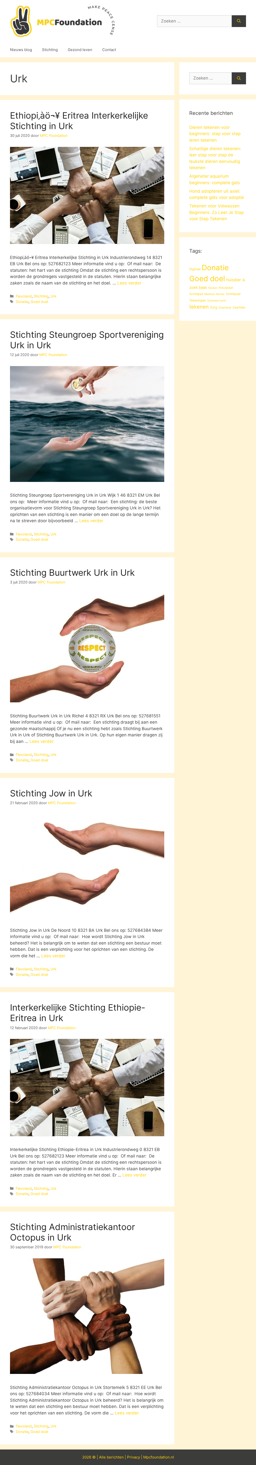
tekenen (199, 307)
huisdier (233, 279)
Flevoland (24, 296)
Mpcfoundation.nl (158, 1457)
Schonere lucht (216, 300)
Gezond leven (80, 49)
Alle (103, 1457)
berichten (115, 1457)
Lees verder (129, 282)
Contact (109, 49)
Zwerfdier (239, 307)
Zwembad (224, 307)
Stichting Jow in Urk (51, 793)
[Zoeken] (239, 21)
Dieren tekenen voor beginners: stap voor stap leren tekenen (214, 134)
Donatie (22, 302)
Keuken (213, 287)
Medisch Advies (214, 294)
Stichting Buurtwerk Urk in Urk (72, 572)
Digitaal (194, 269)
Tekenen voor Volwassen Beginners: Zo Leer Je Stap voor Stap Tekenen (216, 212)
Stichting (50, 49)
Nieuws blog (21, 49)
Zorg (213, 307)
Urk (53, 296)
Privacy (133, 1457)
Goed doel (39, 302)
